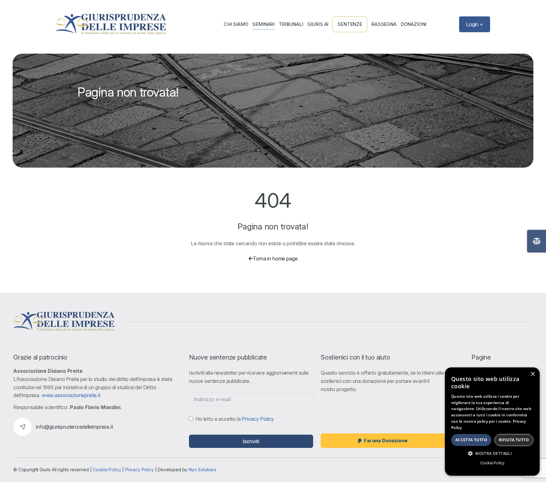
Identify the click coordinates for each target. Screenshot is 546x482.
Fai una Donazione (386, 440)
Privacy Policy (258, 419)
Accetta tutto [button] (471, 440)
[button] (492, 453)
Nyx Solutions (202, 469)
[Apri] (536, 241)
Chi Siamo (236, 24)
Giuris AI (318, 24)
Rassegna (384, 24)
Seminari (263, 24)
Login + (474, 24)
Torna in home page (275, 258)
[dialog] (492, 421)
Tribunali (291, 24)
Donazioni (414, 24)
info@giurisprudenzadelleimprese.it (74, 427)
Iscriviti (251, 441)
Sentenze (349, 24)
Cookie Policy (107, 469)
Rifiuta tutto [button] (514, 440)
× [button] (532, 374)
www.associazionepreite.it (71, 395)
